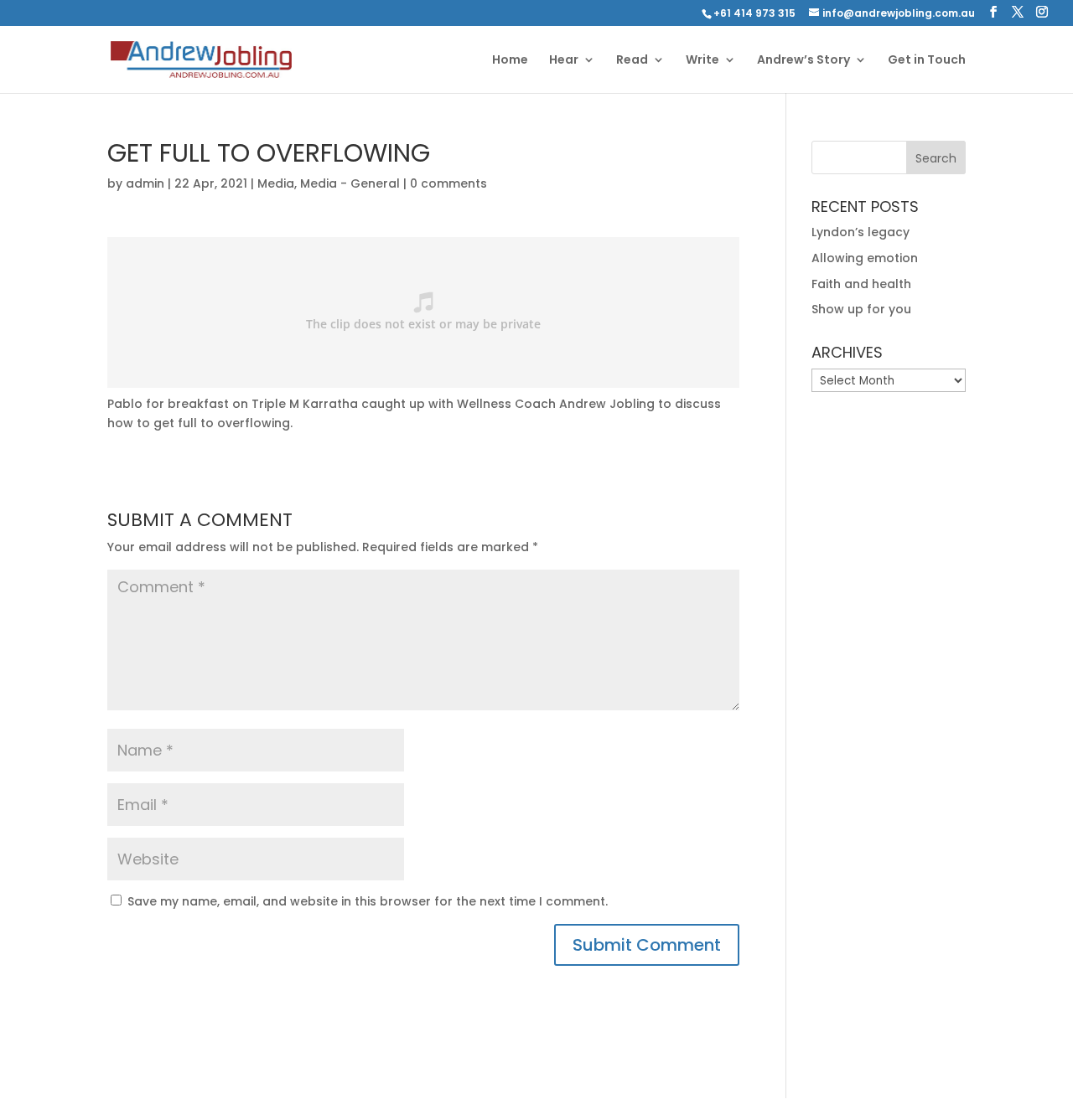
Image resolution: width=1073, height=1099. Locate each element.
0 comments (448, 183)
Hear (563, 61)
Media (275, 183)
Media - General (350, 183)
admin (145, 183)
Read (632, 61)
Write (702, 61)
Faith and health (861, 284)
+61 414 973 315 (754, 13)
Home (510, 61)
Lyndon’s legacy (860, 232)
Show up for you (861, 309)
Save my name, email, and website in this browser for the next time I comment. (367, 901)
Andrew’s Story (803, 61)
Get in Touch (927, 61)
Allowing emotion (864, 258)
